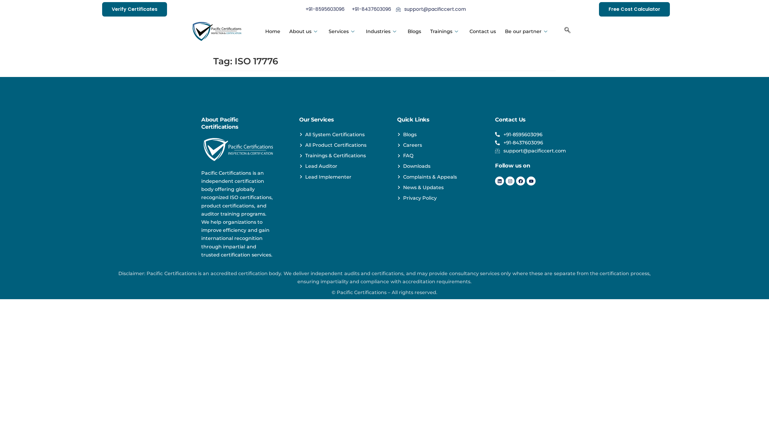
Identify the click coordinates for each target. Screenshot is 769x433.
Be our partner (523, 31)
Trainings (441, 31)
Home (272, 31)
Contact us (483, 31)
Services (339, 31)
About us (300, 31)
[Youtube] (531, 181)
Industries (378, 31)
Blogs (414, 31)
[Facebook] (520, 181)
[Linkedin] (499, 181)
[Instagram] (510, 181)
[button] (567, 32)
